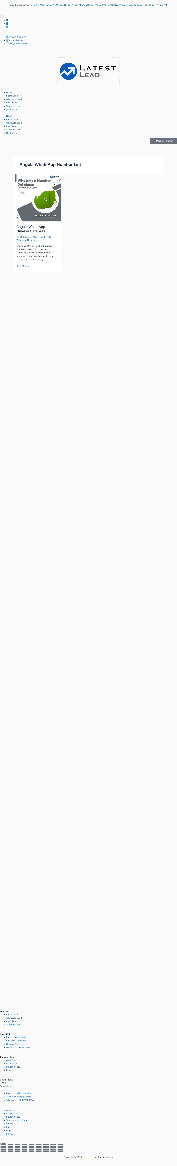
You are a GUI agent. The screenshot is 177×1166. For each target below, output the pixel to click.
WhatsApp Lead (14, 99)
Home (9, 92)
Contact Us (11, 109)
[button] (2, 16)
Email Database (24, 237)
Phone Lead (12, 95)
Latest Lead (88, 1157)
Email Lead (11, 102)
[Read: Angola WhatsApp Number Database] (37, 197)
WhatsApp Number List (27, 240)
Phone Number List (42, 237)
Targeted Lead (13, 106)
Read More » (22, 265)
